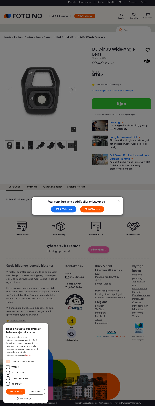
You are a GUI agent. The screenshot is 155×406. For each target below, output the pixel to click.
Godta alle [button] (16, 391)
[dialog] (25, 363)
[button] (25, 398)
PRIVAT (88, 209)
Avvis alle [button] (36, 391)
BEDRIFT (60, 209)
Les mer (28, 355)
